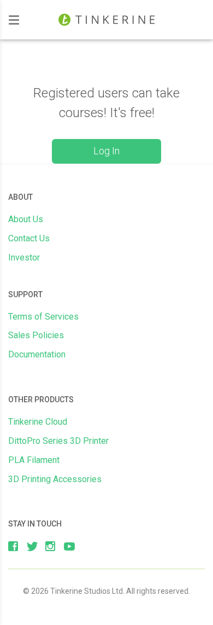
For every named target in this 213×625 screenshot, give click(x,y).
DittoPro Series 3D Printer (58, 441)
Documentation (37, 354)
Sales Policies (36, 335)
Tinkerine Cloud (37, 421)
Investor (24, 257)
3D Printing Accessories (55, 479)
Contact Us (29, 238)
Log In (106, 151)
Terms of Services (43, 316)
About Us (25, 219)
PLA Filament (34, 460)
